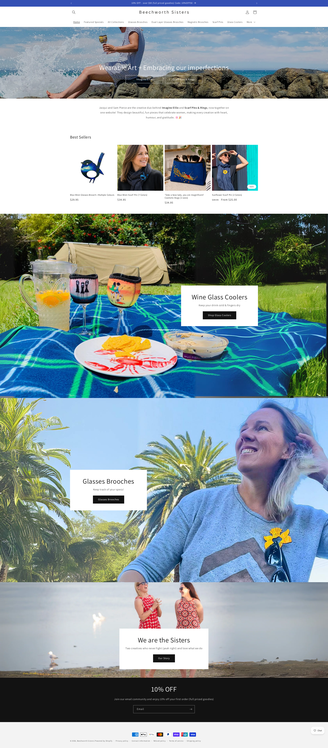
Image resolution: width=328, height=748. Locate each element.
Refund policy (160, 741)
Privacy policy (122, 741)
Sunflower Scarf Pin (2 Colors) (227, 195)
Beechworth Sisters (85, 741)
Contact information (141, 741)
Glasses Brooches (108, 499)
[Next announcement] (257, 3)
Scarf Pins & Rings (184, 79)
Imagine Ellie (144, 79)
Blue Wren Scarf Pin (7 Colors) (132, 195)
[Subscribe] (191, 709)
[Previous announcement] (71, 3)
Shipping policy (194, 741)
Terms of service (176, 741)
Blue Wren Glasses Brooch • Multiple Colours (92, 195)
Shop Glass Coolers (219, 315)
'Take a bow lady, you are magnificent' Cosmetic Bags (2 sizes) (184, 196)
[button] (74, 12)
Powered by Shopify (103, 741)
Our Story (164, 658)
